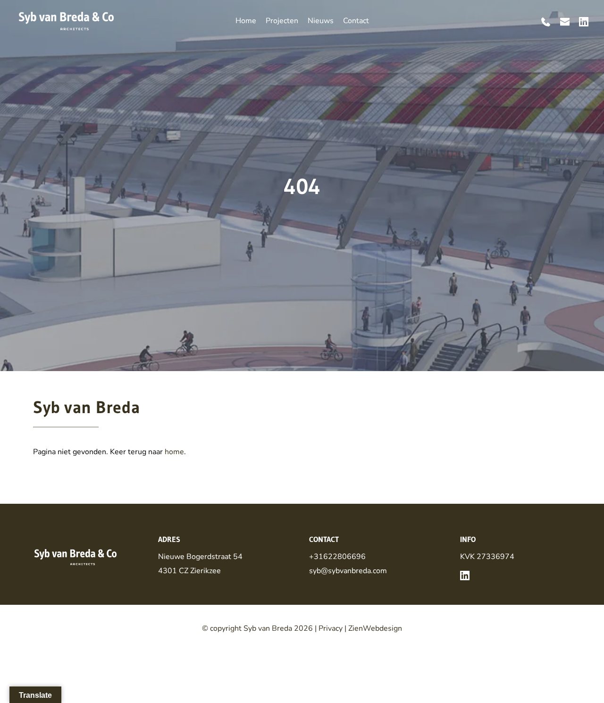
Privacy (331, 628)
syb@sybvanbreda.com (348, 571)
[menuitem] (246, 21)
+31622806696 (337, 556)
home (174, 452)
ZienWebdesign (375, 628)
